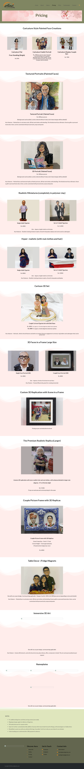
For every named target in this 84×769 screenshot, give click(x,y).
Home (36, 5)
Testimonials (66, 5)
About (42, 5)
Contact (74, 5)
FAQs (59, 5)
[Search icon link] (79, 5)
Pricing (54, 5)
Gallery (48, 5)
